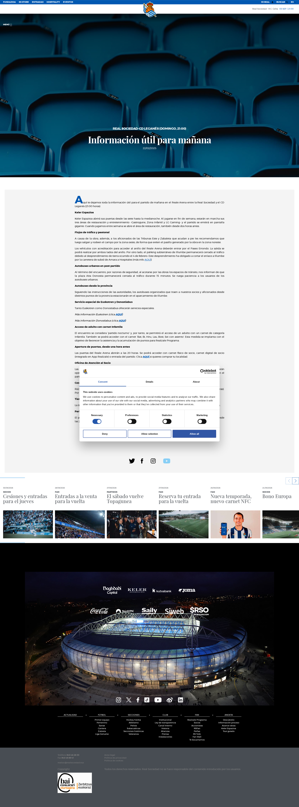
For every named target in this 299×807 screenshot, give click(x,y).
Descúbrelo (228, 720)
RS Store (24, 2)
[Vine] (170, 699)
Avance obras (228, 726)
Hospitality (53, 2)
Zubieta (102, 731)
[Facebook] (142, 460)
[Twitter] (132, 460)
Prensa (165, 734)
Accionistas (197, 726)
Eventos (68, 2)
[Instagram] (153, 460)
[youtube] (166, 460)
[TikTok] (146, 699)
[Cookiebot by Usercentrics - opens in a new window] (202, 371)
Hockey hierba (133, 720)
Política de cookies (113, 761)
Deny (105, 433)
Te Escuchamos (197, 740)
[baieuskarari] (75, 783)
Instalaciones (165, 737)
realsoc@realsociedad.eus (71, 763)
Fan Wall (197, 737)
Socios (197, 723)
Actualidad (70, 715)
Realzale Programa (197, 720)
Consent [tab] (102, 381)
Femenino (102, 723)
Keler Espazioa (228, 729)
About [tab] (196, 381)
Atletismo (134, 723)
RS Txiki (197, 734)
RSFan (197, 729)
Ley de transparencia (165, 723)
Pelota (133, 726)
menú (6, 25)
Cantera (102, 729)
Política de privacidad (115, 758)
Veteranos (134, 734)
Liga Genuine (102, 734)
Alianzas (165, 731)
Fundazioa (9, 2)
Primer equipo (102, 720)
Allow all (194, 433)
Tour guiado (229, 731)
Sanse (102, 726)
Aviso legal (109, 755)
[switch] (132, 421)
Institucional (165, 720)
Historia (165, 729)
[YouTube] (157, 699)
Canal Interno (165, 726)
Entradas (37, 2)
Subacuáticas (133, 729)
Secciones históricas (133, 731)
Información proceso (228, 723)
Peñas (197, 731)
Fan (197, 715)
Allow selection (149, 433)
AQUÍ (148, 260)
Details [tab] (149, 381)
